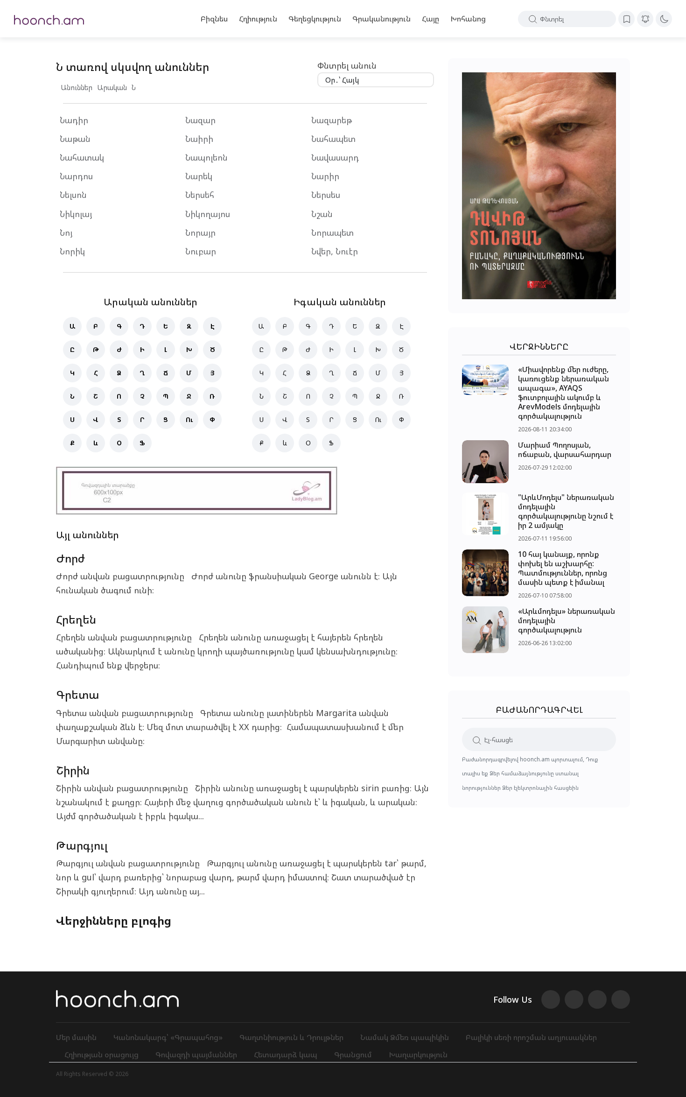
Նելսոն (73, 194)
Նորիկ (72, 251)
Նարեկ (198, 176)
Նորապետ (332, 232)
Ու (189, 419)
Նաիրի (199, 138)
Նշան (322, 213)
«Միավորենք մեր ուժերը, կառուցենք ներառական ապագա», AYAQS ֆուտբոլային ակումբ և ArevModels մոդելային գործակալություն (563, 392)
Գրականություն (381, 19)
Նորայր (200, 232)
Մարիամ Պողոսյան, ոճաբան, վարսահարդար (564, 449)
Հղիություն (258, 19)
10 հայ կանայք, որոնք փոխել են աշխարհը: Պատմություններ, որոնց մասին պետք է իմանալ (562, 568)
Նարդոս (76, 176)
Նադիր (74, 120)
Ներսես (325, 194)
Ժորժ (70, 558)
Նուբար (200, 251)
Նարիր (325, 176)
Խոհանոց (468, 19)
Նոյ (66, 232)
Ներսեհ (199, 194)
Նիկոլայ (76, 213)
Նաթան (75, 138)
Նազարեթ (331, 120)
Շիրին (73, 770)
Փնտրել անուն (347, 65)
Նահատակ (82, 157)
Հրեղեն (76, 619)
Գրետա (77, 694)
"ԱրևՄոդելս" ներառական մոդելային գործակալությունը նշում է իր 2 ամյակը (566, 511)
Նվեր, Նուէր (334, 251)
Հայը (430, 19)
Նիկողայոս (207, 213)
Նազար (200, 120)
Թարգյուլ (82, 845)
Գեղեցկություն (314, 19)
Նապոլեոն (207, 157)
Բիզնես (214, 19)
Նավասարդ (335, 157)
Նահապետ (333, 138)
